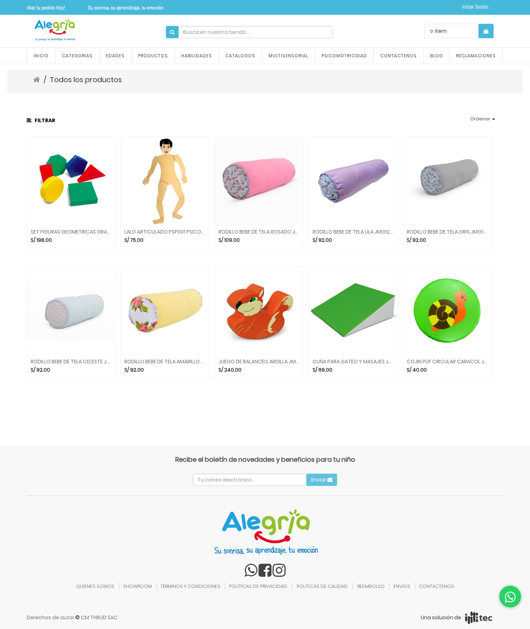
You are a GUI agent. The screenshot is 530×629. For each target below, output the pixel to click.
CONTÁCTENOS (436, 586)
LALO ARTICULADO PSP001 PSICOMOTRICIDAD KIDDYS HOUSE (165, 232)
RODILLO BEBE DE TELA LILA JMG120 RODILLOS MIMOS (353, 232)
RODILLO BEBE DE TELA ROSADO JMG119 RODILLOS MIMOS (259, 232)
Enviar (319, 479)
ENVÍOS (401, 586)
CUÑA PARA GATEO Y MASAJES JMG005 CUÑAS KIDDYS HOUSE (353, 361)
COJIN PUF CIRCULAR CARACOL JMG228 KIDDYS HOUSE (447, 361)
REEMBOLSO (371, 586)
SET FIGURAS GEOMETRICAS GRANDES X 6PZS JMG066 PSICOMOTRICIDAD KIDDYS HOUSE (71, 232)
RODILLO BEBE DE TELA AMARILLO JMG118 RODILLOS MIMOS (165, 361)
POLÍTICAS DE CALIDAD (322, 586)
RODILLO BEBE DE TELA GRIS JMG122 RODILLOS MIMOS (447, 232)
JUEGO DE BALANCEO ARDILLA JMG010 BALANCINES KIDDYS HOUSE (259, 361)
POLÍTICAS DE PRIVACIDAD (258, 586)
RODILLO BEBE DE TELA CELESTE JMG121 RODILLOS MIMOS (71, 361)
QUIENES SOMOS (95, 586)
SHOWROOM (137, 586)
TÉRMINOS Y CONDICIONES (190, 586)
